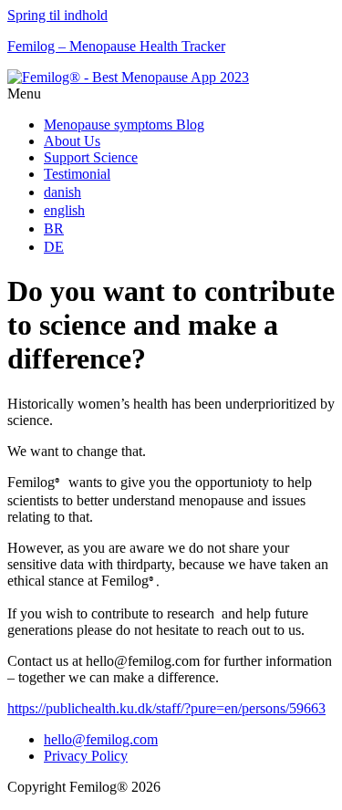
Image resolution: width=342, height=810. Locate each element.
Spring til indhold (57, 15)
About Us (72, 141)
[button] (171, 94)
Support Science (91, 157)
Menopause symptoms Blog (124, 124)
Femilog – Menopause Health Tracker (116, 46)
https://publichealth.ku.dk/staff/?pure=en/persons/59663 (166, 708)
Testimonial (77, 174)
